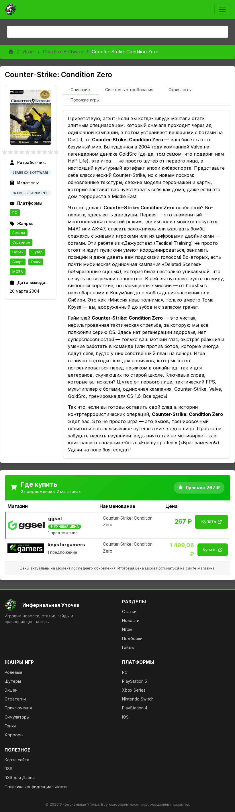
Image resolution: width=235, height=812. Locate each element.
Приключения (18, 707)
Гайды (128, 647)
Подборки (132, 638)
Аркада (18, 232)
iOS (125, 717)
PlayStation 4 (134, 707)
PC (14, 212)
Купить (208, 521)
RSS (8, 768)
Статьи (129, 611)
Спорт (17, 262)
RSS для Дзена (20, 777)
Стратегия (21, 242)
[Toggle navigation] (222, 9)
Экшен (17, 252)
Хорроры (14, 734)
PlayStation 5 (134, 681)
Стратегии (15, 698)
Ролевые (13, 672)
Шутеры (13, 681)
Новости (130, 620)
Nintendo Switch (138, 698)
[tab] (80, 90)
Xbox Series (134, 690)
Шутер (37, 252)
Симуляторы (17, 717)
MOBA (17, 271)
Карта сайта (17, 759)
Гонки (36, 262)
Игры (28, 51)
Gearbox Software (63, 51)
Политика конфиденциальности (36, 786)
